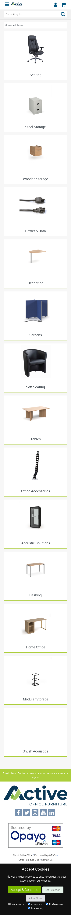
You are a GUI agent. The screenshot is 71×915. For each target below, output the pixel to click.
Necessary (18, 904)
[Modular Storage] (36, 674)
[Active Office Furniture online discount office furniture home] (16, 4)
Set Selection (52, 890)
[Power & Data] (36, 205)
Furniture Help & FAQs (45, 855)
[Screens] (36, 309)
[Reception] (36, 257)
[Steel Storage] (36, 101)
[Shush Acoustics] (36, 726)
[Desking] (36, 569)
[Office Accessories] (36, 465)
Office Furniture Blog (29, 859)
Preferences (56, 904)
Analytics (36, 904)
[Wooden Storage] (36, 153)
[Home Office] (36, 622)
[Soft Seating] (36, 361)
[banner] (35, 4)
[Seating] (36, 49)
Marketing (37, 908)
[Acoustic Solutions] (36, 517)
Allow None (35, 898)
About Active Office (22, 855)
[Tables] (36, 413)
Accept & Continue (24, 889)
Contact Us (46, 859)
